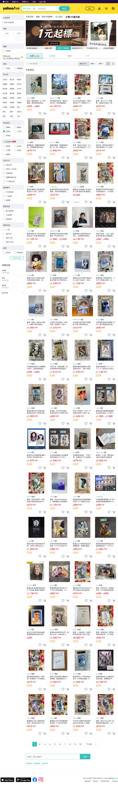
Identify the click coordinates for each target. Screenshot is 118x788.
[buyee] (13, 57)
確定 (18, 39)
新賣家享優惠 (108, 48)
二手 (87, 55)
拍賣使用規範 (104, 781)
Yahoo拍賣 (11, 8)
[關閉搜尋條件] (33, 8)
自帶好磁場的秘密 (34, 48)
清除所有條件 (16, 258)
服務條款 (88, 781)
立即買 (52, 55)
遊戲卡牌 (48, 48)
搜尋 (85, 756)
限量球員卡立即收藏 (79, 48)
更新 (116, 778)
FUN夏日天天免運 (94, 48)
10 (80, 744)
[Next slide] (45, 84)
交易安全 (115, 781)
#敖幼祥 (45, 763)
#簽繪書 (37, 763)
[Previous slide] (27, 84)
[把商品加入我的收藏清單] (40, 113)
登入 (89, 8)
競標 (70, 55)
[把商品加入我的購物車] (44, 113)
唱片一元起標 (63, 48)
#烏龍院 (29, 763)
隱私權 (95, 781)
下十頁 (89, 744)
